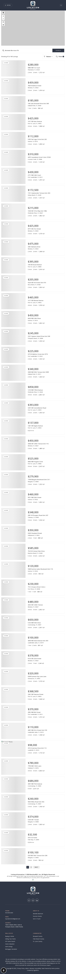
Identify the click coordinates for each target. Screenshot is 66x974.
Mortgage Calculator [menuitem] (11, 949)
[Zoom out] (3, 18)
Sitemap (31, 968)
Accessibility (38, 968)
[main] (33, 445)
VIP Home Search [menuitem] (10, 941)
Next (36, 867)
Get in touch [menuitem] (36, 919)
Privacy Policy (21, 968)
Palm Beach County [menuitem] (38, 939)
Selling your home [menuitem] (10, 939)
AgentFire (36, 970)
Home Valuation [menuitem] (9, 944)
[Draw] (3, 22)
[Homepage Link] (33, 5)
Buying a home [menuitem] (9, 936)
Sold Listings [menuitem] (9, 946)
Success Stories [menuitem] (37, 916)
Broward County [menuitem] (37, 936)
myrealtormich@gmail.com (12, 919)
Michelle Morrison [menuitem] (38, 913)
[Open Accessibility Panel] (3, 970)
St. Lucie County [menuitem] (37, 941)
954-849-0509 (9, 913)
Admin (27, 968)
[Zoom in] (3, 16)
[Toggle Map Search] (3, 12)
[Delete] (3, 24)
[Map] (33, 28)
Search (58, 50)
